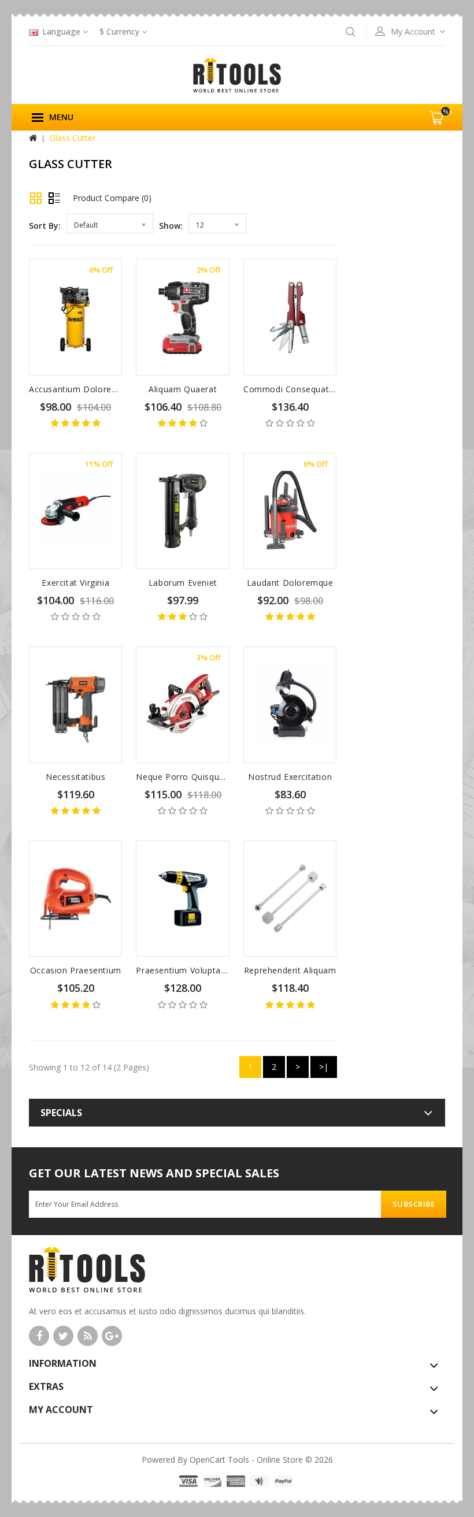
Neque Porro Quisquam (184, 776)
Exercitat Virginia (75, 582)
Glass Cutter (72, 137)
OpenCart (207, 1459)
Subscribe (413, 1204)
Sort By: (45, 225)
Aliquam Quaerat (183, 389)
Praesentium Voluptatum (186, 970)
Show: (171, 225)
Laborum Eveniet (183, 582)
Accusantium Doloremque (81, 389)
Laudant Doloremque (290, 582)
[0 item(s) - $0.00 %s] (443, 128)
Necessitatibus (75, 776)
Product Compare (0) (112, 197)
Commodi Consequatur (290, 389)
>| (323, 1066)
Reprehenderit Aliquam (290, 970)
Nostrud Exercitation (290, 776)
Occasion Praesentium (75, 970)
